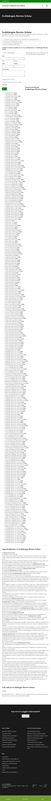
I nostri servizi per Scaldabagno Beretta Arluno (13, 41)
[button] (43, 6)
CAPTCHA (4, 84)
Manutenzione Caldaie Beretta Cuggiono (35, 738)
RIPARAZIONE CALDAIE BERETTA (10, 772)
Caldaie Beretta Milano (6, 733)
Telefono (16, 63)
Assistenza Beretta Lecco (32, 740)
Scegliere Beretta (5, 765)
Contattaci (25, 716)
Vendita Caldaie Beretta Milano (8, 738)
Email (3, 63)
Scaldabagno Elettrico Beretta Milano (9, 735)
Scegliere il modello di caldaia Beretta (9, 767)
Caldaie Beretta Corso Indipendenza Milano (35, 744)
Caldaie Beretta (5, 756)
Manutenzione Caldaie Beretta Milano (9, 740)
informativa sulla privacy (10, 79)
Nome (3, 61)
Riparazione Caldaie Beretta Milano (9, 731)
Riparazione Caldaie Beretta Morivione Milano (36, 733)
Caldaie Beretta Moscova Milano (33, 731)
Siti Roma (19, 785)
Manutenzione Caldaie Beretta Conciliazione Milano (37, 735)
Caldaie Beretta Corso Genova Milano (34, 742)
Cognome (15, 61)
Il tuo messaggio (5, 69)
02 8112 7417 (6, 1)
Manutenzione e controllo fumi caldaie (9, 763)
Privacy (40, 785)
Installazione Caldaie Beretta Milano (9, 744)
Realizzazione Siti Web (11, 785)
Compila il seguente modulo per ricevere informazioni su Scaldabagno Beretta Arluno (22, 39)
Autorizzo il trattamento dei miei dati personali (12, 82)
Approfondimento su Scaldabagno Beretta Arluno (13, 42)
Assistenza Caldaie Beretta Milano (13, 5)
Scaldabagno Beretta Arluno (8, 694)
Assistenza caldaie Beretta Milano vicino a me (11, 761)
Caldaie (3, 770)
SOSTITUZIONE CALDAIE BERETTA (10, 759)
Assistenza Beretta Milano (7, 742)
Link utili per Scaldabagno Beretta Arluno (12, 44)
